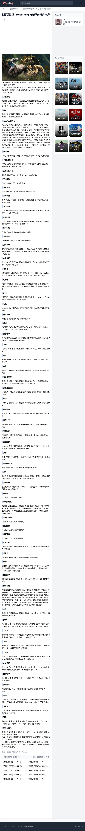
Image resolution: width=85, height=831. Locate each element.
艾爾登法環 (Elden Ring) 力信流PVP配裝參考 (13, 766)
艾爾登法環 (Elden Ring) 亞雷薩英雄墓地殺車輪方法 (13, 770)
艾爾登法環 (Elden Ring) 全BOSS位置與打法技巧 (38, 766)
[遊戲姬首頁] (3, 9)
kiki (64, 20)
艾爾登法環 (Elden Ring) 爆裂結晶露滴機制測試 (13, 762)
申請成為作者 (79, 826)
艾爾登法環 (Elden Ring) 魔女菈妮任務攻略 (13, 779)
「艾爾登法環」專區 (42, 757)
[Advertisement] (26, 37)
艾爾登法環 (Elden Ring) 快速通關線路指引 (38, 779)
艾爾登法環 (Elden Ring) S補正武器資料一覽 (38, 770)
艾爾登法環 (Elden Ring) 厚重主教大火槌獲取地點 (38, 775)
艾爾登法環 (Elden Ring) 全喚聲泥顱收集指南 (38, 762)
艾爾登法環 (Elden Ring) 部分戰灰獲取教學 (37, 9)
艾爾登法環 (14, 9)
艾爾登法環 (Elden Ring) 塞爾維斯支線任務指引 (13, 775)
